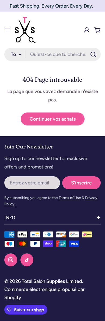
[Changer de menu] (7, 30)
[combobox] (52, 54)
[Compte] (86, 30)
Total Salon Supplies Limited (52, 281)
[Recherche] (93, 54)
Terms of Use (70, 198)
